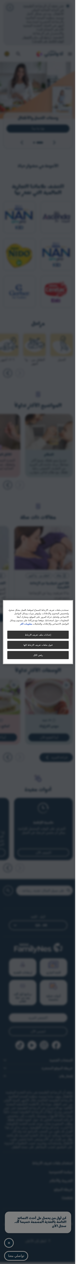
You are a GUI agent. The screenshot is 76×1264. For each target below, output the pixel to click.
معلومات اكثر (24, 623)
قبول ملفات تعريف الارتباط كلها (36, 644)
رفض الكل (36, 654)
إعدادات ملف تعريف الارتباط (36, 634)
